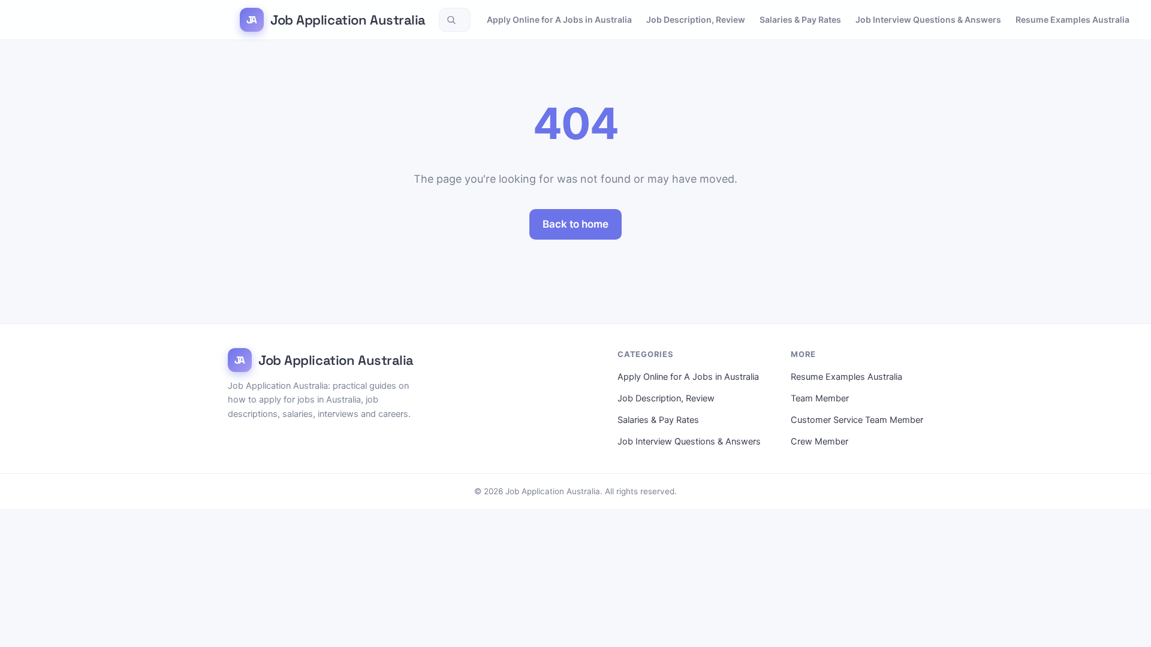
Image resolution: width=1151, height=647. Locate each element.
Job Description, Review (695, 19)
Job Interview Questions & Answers (928, 19)
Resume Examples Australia (1072, 19)
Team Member (820, 398)
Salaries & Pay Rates (800, 19)
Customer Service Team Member (857, 420)
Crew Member (819, 441)
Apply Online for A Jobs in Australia (559, 19)
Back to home (575, 224)
